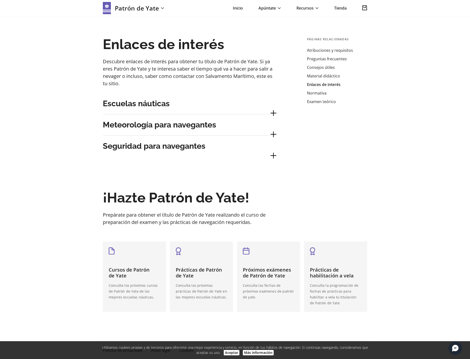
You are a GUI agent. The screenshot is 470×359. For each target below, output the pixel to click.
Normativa (317, 93)
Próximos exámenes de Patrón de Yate (267, 272)
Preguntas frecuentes (327, 59)
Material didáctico (323, 76)
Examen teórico (321, 101)
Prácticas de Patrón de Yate (199, 272)
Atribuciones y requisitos (330, 50)
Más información (258, 352)
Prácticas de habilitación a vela (332, 272)
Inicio (238, 8)
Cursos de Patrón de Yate (129, 272)
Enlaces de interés (324, 84)
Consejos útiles (321, 67)
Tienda (340, 8)
